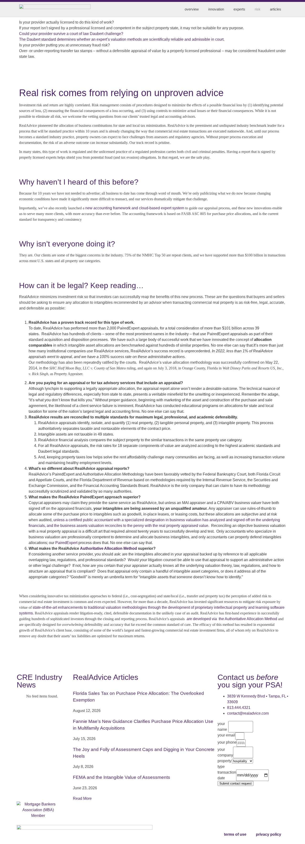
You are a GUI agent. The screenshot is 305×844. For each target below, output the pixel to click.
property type (224, 764)
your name (222, 726)
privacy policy (268, 834)
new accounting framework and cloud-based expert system (134, 208)
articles (275, 9)
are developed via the (205, 619)
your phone (227, 742)
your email (226, 735)
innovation (216, 9)
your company (225, 752)
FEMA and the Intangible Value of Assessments (121, 777)
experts (239, 9)
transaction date (227, 775)
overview (192, 9)
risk (257, 9)
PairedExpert (66, 543)
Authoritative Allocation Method (108, 548)
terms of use (235, 834)
